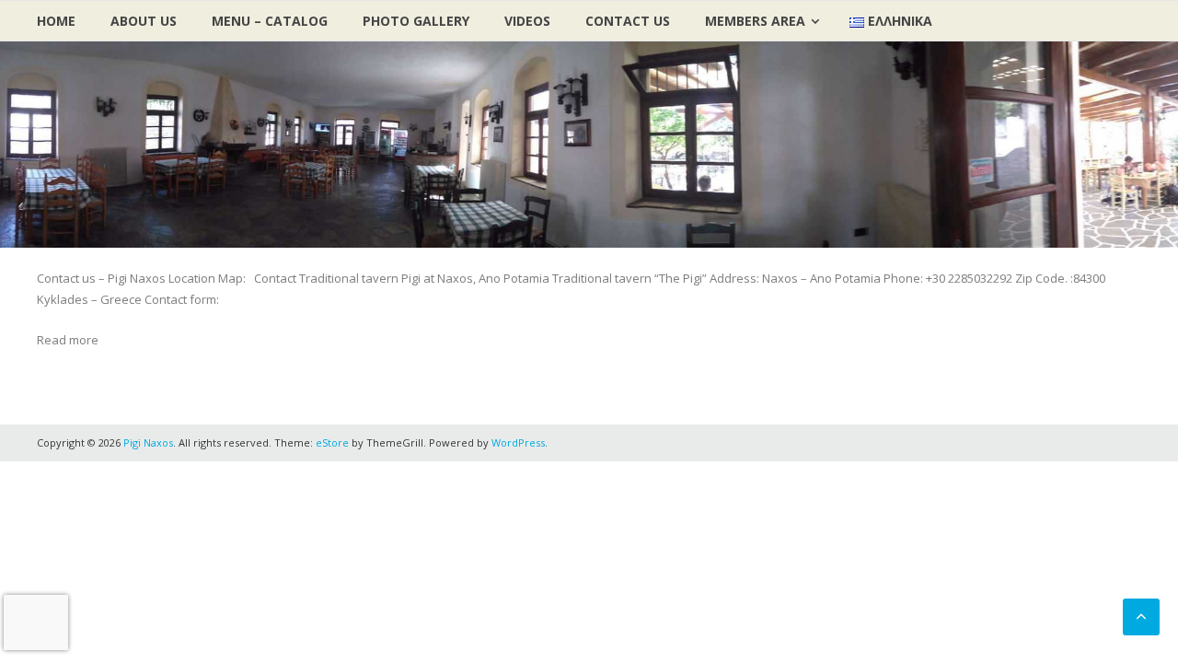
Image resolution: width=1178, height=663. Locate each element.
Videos (527, 20)
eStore (332, 442)
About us (143, 20)
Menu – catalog (270, 20)
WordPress (518, 442)
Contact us (627, 20)
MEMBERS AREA (755, 20)
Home (56, 20)
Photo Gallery (416, 20)
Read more (67, 340)
